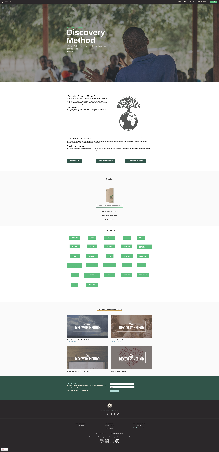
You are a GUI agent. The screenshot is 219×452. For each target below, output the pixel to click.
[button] (74, 161)
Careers (102, 410)
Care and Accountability (108, 410)
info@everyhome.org (109, 429)
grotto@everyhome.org (138, 427)
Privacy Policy (115, 410)
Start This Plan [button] (71, 341)
